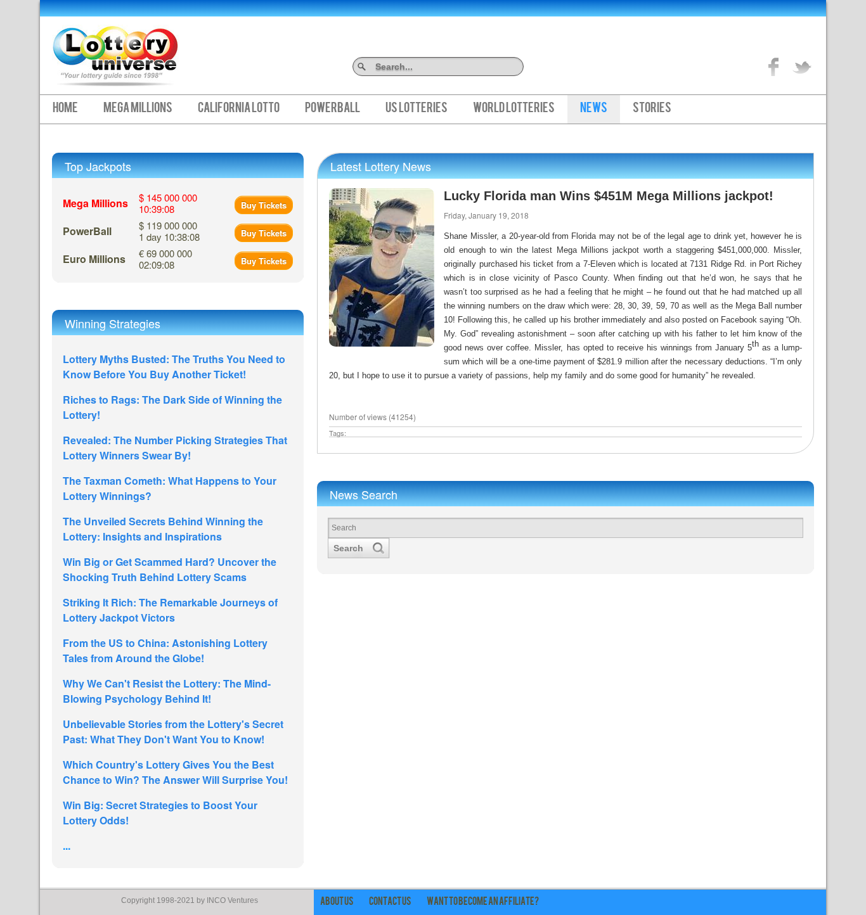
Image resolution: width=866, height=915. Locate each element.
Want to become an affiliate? (483, 902)
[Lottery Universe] (115, 51)
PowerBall (332, 109)
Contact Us (390, 902)
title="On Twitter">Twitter (801, 66)
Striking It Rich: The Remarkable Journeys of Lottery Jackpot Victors (170, 610)
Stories (652, 109)
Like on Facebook (774, 66)
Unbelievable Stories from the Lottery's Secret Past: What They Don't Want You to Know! (173, 731)
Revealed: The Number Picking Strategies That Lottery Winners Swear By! (175, 448)
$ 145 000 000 (168, 203)
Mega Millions (137, 109)
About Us (337, 902)
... (66, 845)
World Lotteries (514, 109)
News (593, 109)
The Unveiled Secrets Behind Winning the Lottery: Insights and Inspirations (163, 529)
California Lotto (239, 109)
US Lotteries (416, 109)
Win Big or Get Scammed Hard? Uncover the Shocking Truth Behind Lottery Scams (169, 569)
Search (519, 66)
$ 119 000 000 (169, 231)
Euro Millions (94, 259)
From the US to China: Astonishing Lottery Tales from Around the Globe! (165, 650)
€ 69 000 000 (165, 258)
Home (65, 109)
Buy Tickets (264, 205)
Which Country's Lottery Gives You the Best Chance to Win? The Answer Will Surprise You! (175, 772)
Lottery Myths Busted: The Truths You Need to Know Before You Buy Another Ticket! (174, 366)
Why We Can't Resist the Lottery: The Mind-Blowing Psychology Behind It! (167, 691)
